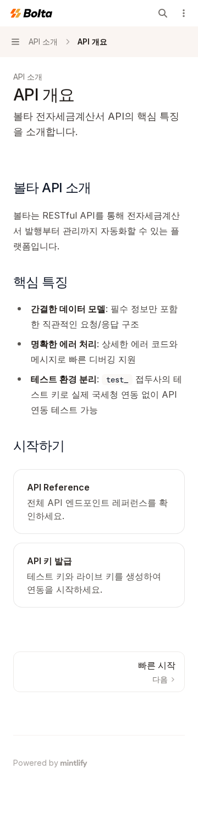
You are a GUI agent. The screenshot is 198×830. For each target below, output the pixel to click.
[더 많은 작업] (183, 13)
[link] (99, 501)
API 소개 (27, 76)
